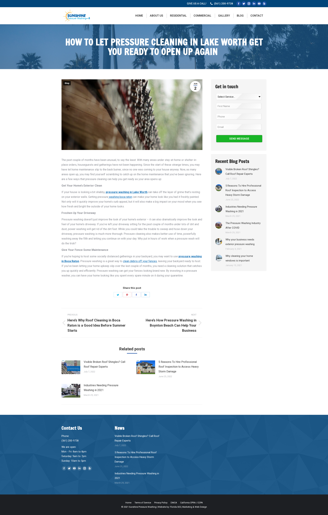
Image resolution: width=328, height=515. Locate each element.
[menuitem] (139, 15)
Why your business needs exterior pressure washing (240, 242)
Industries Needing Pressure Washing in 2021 (101, 388)
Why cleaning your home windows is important (239, 258)
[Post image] (71, 367)
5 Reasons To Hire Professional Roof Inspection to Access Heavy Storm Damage (179, 366)
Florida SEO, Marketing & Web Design (188, 507)
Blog (67, 83)
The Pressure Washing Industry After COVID (243, 225)
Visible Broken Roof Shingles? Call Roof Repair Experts (104, 364)
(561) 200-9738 (223, 3)
